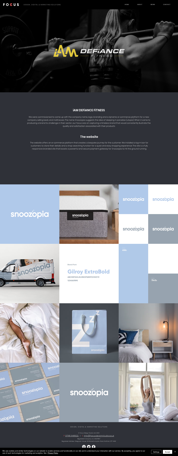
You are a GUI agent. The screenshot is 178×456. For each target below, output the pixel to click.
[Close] (175, 452)
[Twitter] (89, 447)
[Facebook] (93, 447)
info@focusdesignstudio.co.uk (99, 435)
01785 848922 (72, 435)
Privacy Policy (53, 453)
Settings (156, 452)
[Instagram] (84, 447)
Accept (167, 452)
